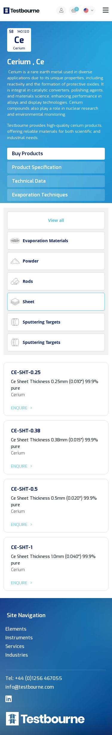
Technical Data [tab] (29, 181)
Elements (15, 629)
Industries (16, 655)
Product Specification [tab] (37, 167)
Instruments (19, 638)
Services (14, 646)
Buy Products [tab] (27, 153)
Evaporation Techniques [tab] (40, 195)
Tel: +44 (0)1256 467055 (33, 678)
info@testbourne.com (29, 687)
